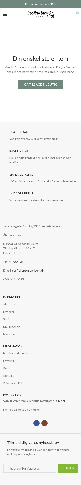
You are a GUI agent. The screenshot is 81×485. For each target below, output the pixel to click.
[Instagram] (44, 423)
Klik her (60, 401)
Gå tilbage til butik (40, 84)
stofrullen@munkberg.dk (28, 270)
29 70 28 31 (15, 261)
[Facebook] (36, 423)
